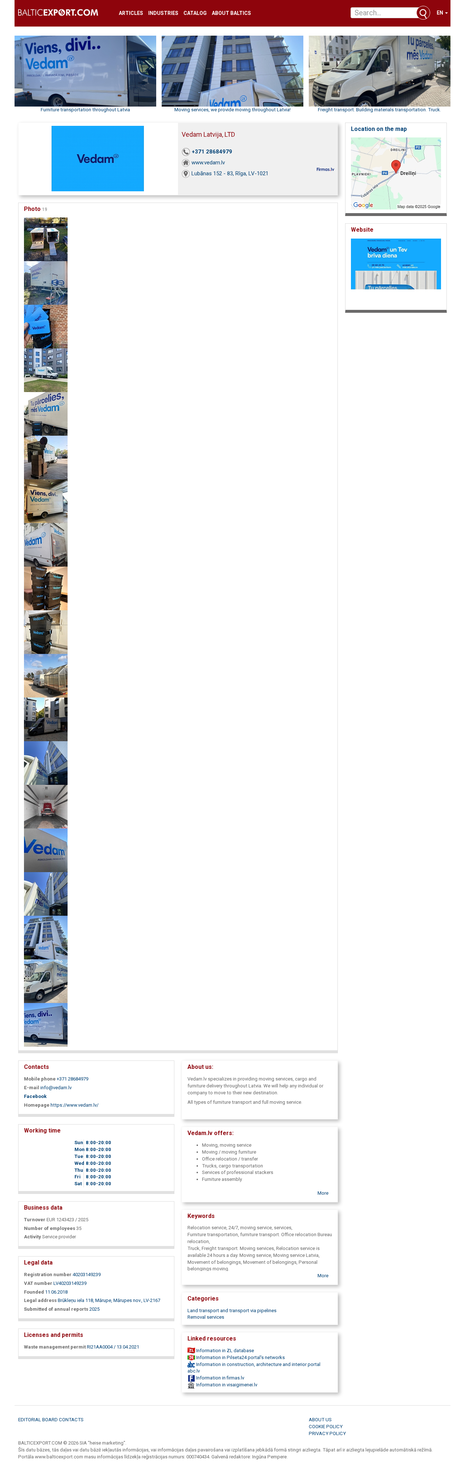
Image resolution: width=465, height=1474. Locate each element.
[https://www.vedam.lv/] (396, 272)
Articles (131, 13)
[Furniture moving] (46, 326)
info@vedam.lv (56, 1087)
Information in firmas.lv (219, 1378)
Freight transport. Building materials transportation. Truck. (379, 109)
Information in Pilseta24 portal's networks (240, 1357)
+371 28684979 (212, 151)
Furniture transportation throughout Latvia (85, 109)
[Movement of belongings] (46, 719)
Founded (34, 1292)
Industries (163, 13)
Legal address (40, 1300)
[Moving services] (46, 370)
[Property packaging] (46, 763)
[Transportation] (46, 981)
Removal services (205, 1317)
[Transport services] (46, 937)
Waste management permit (55, 1347)
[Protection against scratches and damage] (46, 850)
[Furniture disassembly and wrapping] (46, 457)
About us (320, 1419)
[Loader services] (46, 413)
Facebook (35, 1096)
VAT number (38, 1283)
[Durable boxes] (46, 588)
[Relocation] (46, 1024)
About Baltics (231, 13)
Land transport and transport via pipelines (231, 1310)
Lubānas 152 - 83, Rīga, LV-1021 (229, 173)
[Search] (423, 13)
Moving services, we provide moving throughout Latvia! (232, 109)
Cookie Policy (326, 1426)
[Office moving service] (46, 239)
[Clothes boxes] (46, 632)
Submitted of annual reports (56, 1309)
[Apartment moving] (46, 282)
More (323, 1193)
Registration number (48, 1274)
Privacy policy (327, 1433)
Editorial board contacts (51, 1419)
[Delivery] (46, 893)
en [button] (440, 13)
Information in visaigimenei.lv (226, 1384)
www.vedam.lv (208, 162)
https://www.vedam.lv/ (74, 1105)
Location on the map (379, 128)
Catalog (195, 13)
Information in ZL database (224, 1350)
